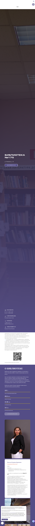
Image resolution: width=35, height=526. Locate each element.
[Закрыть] (2, 523)
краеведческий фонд (9, 410)
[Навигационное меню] (33, 1)
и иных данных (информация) (12, 512)
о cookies (9, 517)
